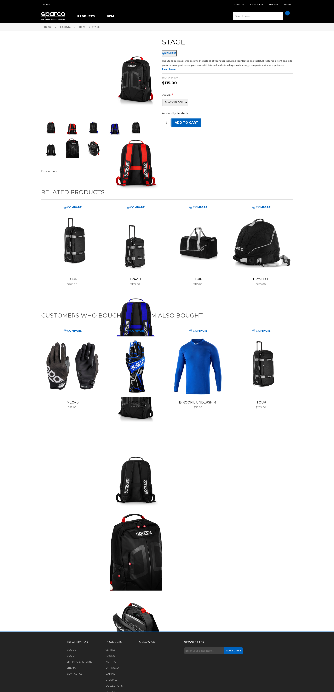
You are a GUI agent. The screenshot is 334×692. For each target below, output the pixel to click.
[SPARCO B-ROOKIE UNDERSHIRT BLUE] (198, 366)
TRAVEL (135, 279)
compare (170, 53)
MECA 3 (73, 402)
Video (71, 655)
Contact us (74, 673)
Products (86, 16)
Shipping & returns (79, 661)
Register (273, 4)
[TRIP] (198, 243)
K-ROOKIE (136, 402)
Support (239, 4)
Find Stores (256, 4)
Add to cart (186, 122)
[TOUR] (73, 243)
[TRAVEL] (135, 243)
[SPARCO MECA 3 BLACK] (73, 366)
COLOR (166, 95)
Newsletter (194, 642)
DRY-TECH (261, 279)
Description (49, 171)
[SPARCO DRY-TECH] (261, 243)
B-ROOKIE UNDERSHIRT (198, 402)
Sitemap (72, 667)
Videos (46, 4)
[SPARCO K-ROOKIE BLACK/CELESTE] (135, 366)
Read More (169, 69)
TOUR (73, 279)
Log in (287, 4)
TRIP (198, 279)
